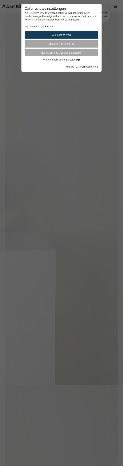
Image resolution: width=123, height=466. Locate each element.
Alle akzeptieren (61, 34)
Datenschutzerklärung (87, 66)
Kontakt (70, 66)
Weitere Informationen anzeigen (60, 59)
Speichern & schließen (61, 43)
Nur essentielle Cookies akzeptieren (61, 52)
